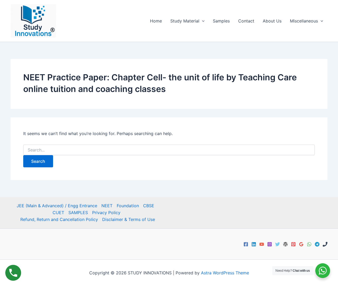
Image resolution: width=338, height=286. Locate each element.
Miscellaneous (304, 21)
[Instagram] (269, 244)
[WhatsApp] (309, 244)
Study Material (184, 21)
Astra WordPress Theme (225, 272)
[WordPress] (285, 244)
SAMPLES (78, 212)
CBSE (148, 205)
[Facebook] (245, 244)
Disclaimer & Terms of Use (128, 219)
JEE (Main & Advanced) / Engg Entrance (57, 205)
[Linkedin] (253, 244)
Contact (246, 21)
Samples (221, 21)
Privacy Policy (106, 212)
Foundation (128, 205)
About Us (272, 21)
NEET (106, 205)
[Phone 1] (325, 244)
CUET (58, 212)
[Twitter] (277, 244)
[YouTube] (261, 244)
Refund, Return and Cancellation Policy (59, 219)
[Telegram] (317, 244)
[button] (202, 20)
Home (156, 21)
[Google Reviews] (301, 244)
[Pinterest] (293, 244)
